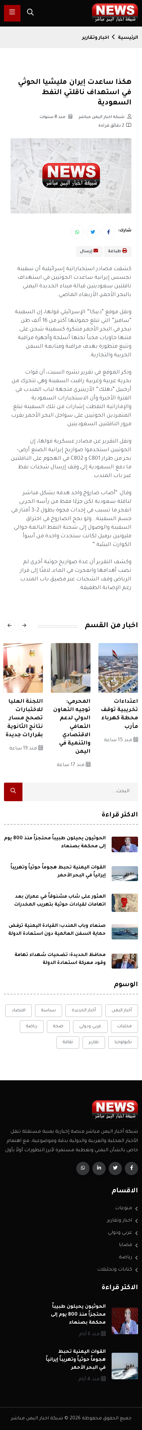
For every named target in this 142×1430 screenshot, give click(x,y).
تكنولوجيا (123, 1042)
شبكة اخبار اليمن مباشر (102, 117)
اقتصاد (18, 1010)
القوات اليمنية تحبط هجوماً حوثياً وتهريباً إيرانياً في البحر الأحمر (76, 1360)
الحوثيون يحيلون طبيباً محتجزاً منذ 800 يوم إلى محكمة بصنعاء (78, 1315)
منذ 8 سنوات (53, 117)
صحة (58, 1026)
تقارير (94, 1042)
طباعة (115, 251)
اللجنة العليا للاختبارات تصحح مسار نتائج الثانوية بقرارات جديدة (24, 718)
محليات (124, 1026)
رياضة (31, 1026)
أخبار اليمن (122, 1010)
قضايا (125, 1245)
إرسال (86, 251)
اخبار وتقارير (95, 38)
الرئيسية (128, 38)
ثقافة (68, 1042)
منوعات (123, 1208)
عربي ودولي (90, 1026)
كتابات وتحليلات (114, 1270)
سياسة (48, 1010)
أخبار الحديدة (84, 1010)
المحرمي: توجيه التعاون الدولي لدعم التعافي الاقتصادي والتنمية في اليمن (71, 727)
